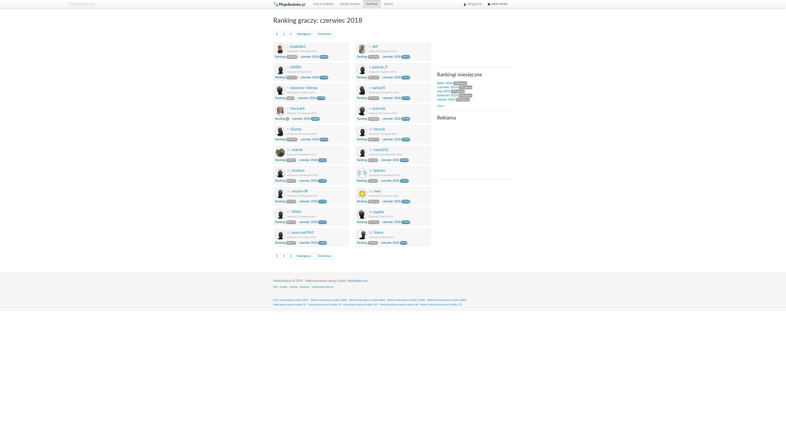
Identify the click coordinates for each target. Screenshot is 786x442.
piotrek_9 (379, 67)
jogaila (379, 212)
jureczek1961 (303, 232)
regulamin (304, 287)
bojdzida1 (298, 46)
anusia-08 (300, 191)
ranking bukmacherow (323, 287)
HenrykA (297, 108)
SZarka (296, 129)
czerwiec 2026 (447, 87)
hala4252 (381, 150)
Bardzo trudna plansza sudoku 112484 (406, 300)
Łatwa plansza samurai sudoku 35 (289, 304)
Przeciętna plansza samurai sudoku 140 (398, 304)
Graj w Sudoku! (323, 4)
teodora (298, 170)
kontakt (283, 287)
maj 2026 (443, 91)
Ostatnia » (324, 34)
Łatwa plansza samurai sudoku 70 (324, 304)
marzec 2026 (446, 99)
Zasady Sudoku (350, 4)
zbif (375, 46)
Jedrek (297, 150)
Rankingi (372, 4)
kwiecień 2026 (447, 95)
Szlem (378, 232)
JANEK (296, 67)
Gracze (388, 4)
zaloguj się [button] (473, 4)
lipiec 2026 (445, 83)
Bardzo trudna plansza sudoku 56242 (329, 300)
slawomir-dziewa (303, 88)
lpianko (379, 170)
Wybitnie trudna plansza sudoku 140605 (447, 300)
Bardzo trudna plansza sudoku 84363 (367, 300)
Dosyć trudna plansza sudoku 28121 (291, 300)
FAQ (275, 287)
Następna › (304, 34)
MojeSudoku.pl (289, 4)
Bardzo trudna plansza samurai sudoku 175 (441, 304)
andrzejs (379, 108)
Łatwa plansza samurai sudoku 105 (360, 304)
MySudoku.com (358, 281)
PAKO (297, 212)
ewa (377, 191)
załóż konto (499, 4)
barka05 (378, 88)
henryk (379, 129)
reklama (293, 287)
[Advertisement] (467, 38)
